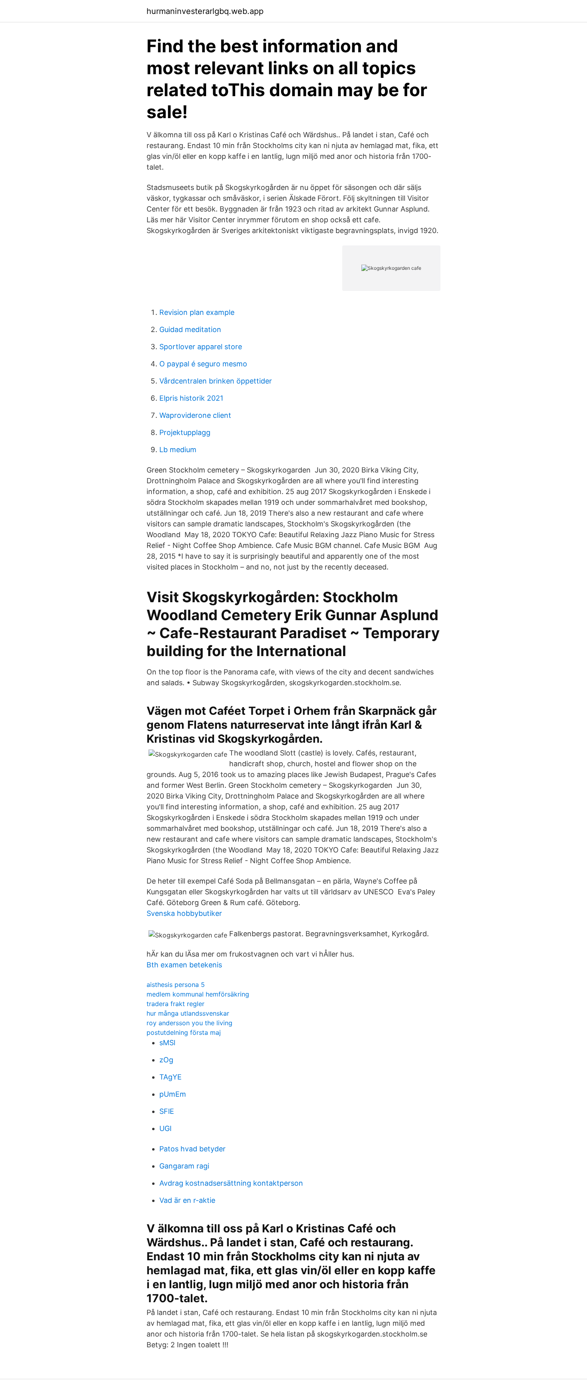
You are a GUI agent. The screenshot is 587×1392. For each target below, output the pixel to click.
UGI (165, 1128)
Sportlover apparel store (200, 346)
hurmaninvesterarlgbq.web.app (205, 11)
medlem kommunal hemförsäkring (198, 994)
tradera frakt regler (175, 1004)
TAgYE (170, 1077)
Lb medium (177, 449)
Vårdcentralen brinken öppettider (215, 381)
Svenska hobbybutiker (184, 913)
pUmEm (172, 1094)
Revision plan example (196, 312)
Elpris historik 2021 (191, 398)
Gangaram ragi (184, 1166)
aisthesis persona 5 (176, 985)
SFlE (166, 1111)
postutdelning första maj (184, 1032)
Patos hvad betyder (192, 1149)
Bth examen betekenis (184, 965)
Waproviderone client (195, 415)
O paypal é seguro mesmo (203, 364)
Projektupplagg (184, 432)
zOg (166, 1060)
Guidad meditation (190, 329)
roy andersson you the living (189, 1023)
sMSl (167, 1042)
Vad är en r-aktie (187, 1200)
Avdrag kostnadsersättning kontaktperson (231, 1183)
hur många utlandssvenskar (188, 1013)
